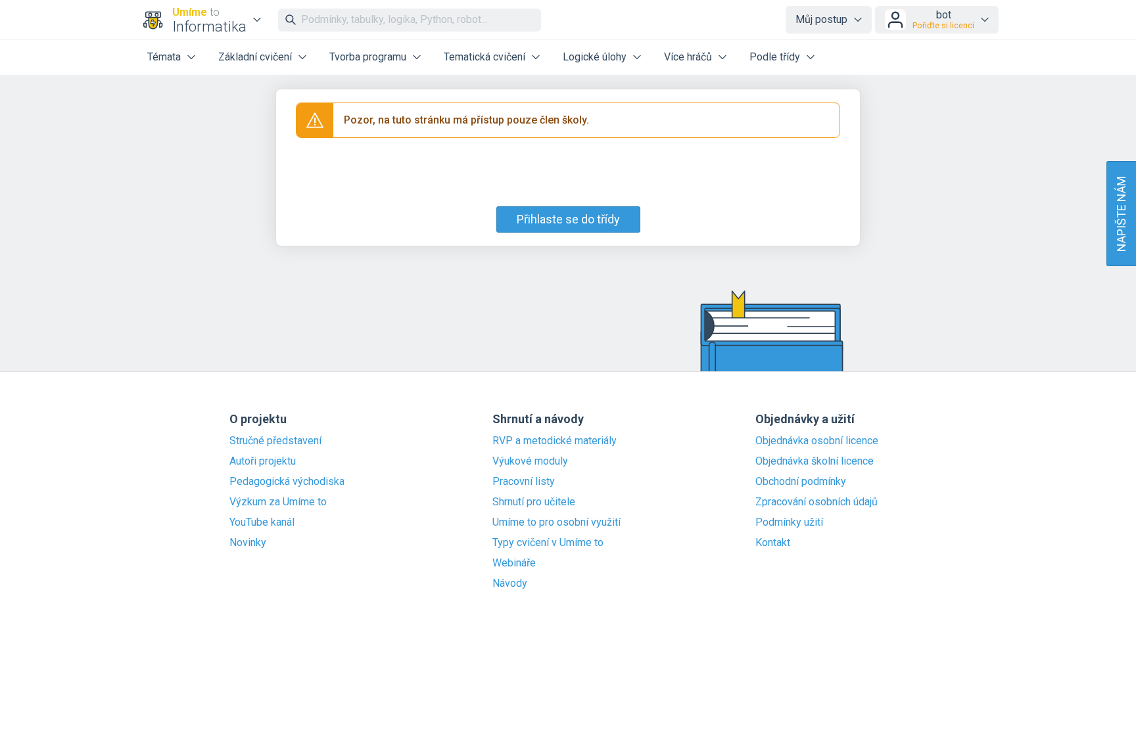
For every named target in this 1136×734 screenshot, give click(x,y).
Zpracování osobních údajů (816, 502)
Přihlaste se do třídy (568, 219)
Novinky (247, 543)
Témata (164, 57)
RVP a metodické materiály (554, 441)
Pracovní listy (523, 482)
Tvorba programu (367, 57)
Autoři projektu (262, 461)
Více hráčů (688, 57)
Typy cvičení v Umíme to (548, 543)
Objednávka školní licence (814, 461)
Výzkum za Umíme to (278, 502)
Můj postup (821, 19)
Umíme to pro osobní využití (556, 522)
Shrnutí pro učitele (533, 502)
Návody (509, 583)
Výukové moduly (530, 461)
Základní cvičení (255, 57)
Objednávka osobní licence (816, 441)
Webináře (514, 563)
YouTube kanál (262, 522)
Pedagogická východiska (286, 482)
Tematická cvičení (484, 57)
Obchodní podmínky (800, 482)
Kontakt (772, 543)
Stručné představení (275, 441)
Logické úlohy (595, 57)
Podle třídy (774, 57)
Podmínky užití (789, 522)
